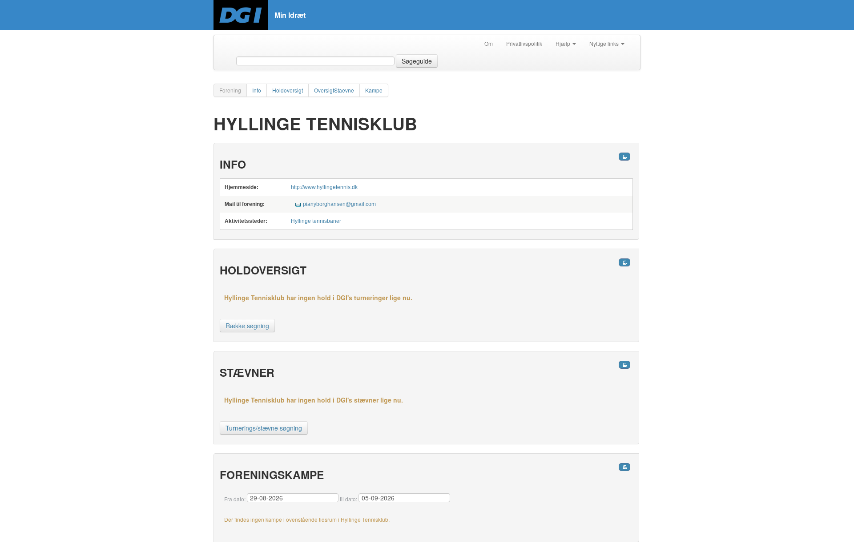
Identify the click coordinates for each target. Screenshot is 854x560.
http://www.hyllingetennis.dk (324, 187)
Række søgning (247, 325)
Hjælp (564, 43)
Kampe (374, 90)
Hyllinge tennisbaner (316, 221)
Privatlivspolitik (524, 43)
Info (256, 90)
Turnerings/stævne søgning (264, 427)
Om (488, 43)
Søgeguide (417, 60)
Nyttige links (604, 43)
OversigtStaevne (334, 90)
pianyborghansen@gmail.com (339, 204)
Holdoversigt (287, 90)
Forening (230, 90)
